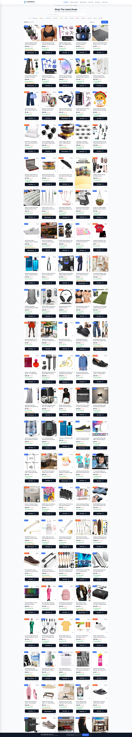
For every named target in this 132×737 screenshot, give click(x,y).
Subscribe (85, 734)
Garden (56, 18)
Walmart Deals (83, 2)
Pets (62, 18)
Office (101, 18)
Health (90, 18)
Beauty (84, 18)
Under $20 (90, 2)
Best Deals (97, 2)
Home (42, 18)
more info (75, 5)
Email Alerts (105, 2)
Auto (96, 18)
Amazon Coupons (74, 2)
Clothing (36, 18)
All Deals (66, 2)
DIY (67, 18)
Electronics (49, 18)
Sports (72, 18)
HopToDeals (31, 2)
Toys (78, 18)
